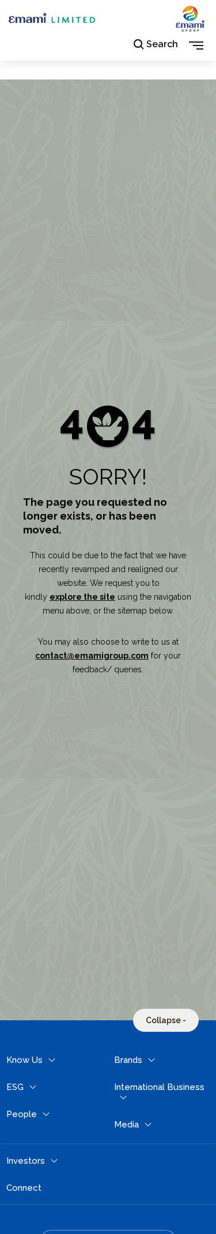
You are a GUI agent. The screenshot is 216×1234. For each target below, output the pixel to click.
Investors (25, 1161)
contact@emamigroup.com (92, 655)
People (21, 1114)
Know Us (24, 1060)
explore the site (82, 596)
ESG (15, 1087)
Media (126, 1124)
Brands (128, 1060)
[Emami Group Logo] (190, 28)
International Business (159, 1087)
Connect (23, 1188)
